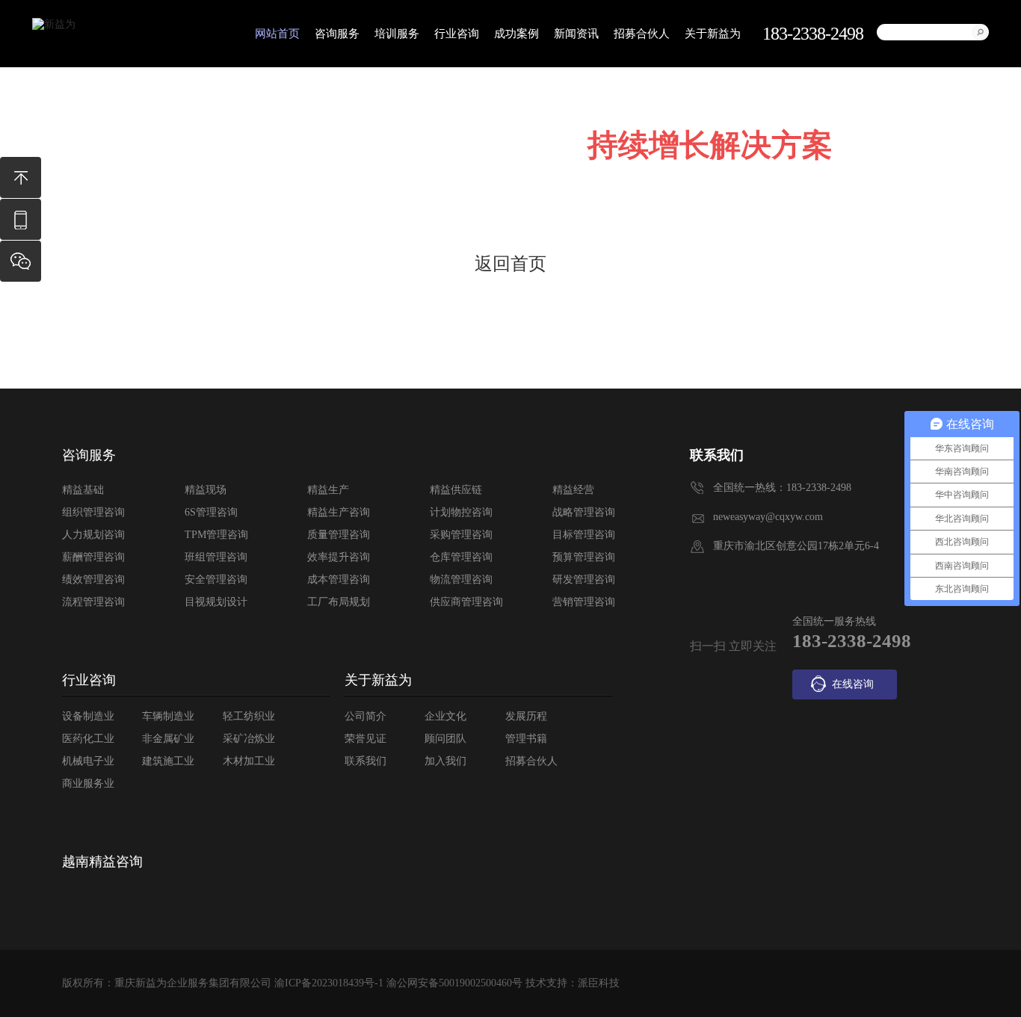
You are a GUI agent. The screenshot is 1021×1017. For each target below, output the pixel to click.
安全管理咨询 (216, 579)
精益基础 (83, 489)
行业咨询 (456, 34)
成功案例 (516, 34)
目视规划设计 (216, 602)
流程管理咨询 (93, 602)
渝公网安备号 (454, 983)
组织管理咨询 (93, 512)
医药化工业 (88, 738)
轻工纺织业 (249, 716)
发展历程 (526, 716)
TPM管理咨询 (216, 534)
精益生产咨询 (338, 512)
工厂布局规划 (338, 602)
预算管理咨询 (583, 557)
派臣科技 (599, 983)
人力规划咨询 (93, 534)
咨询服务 (337, 34)
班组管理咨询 (216, 557)
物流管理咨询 (461, 579)
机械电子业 (88, 761)
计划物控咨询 (461, 512)
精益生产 (328, 489)
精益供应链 (456, 489)
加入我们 (445, 761)
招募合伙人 (642, 34)
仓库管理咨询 (461, 557)
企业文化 (445, 716)
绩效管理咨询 (93, 579)
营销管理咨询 (583, 602)
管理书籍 (526, 738)
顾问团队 (445, 738)
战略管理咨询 (583, 512)
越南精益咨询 (102, 861)
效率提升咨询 (338, 557)
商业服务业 (88, 783)
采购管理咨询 (461, 534)
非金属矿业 (168, 738)
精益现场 (205, 489)
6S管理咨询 (211, 512)
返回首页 (510, 263)
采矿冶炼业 (249, 738)
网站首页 (277, 34)
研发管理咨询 (583, 579)
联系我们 (365, 761)
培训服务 (396, 34)
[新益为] (53, 24)
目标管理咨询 (583, 534)
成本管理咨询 (338, 579)
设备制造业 (88, 716)
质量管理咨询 (338, 534)
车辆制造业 (168, 716)
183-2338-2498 (20, 226)
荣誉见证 (365, 738)
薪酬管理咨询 (93, 557)
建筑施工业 (168, 761)
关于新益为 (713, 34)
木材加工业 (249, 761)
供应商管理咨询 (466, 602)
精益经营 (573, 489)
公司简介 (365, 716)
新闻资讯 (576, 34)
